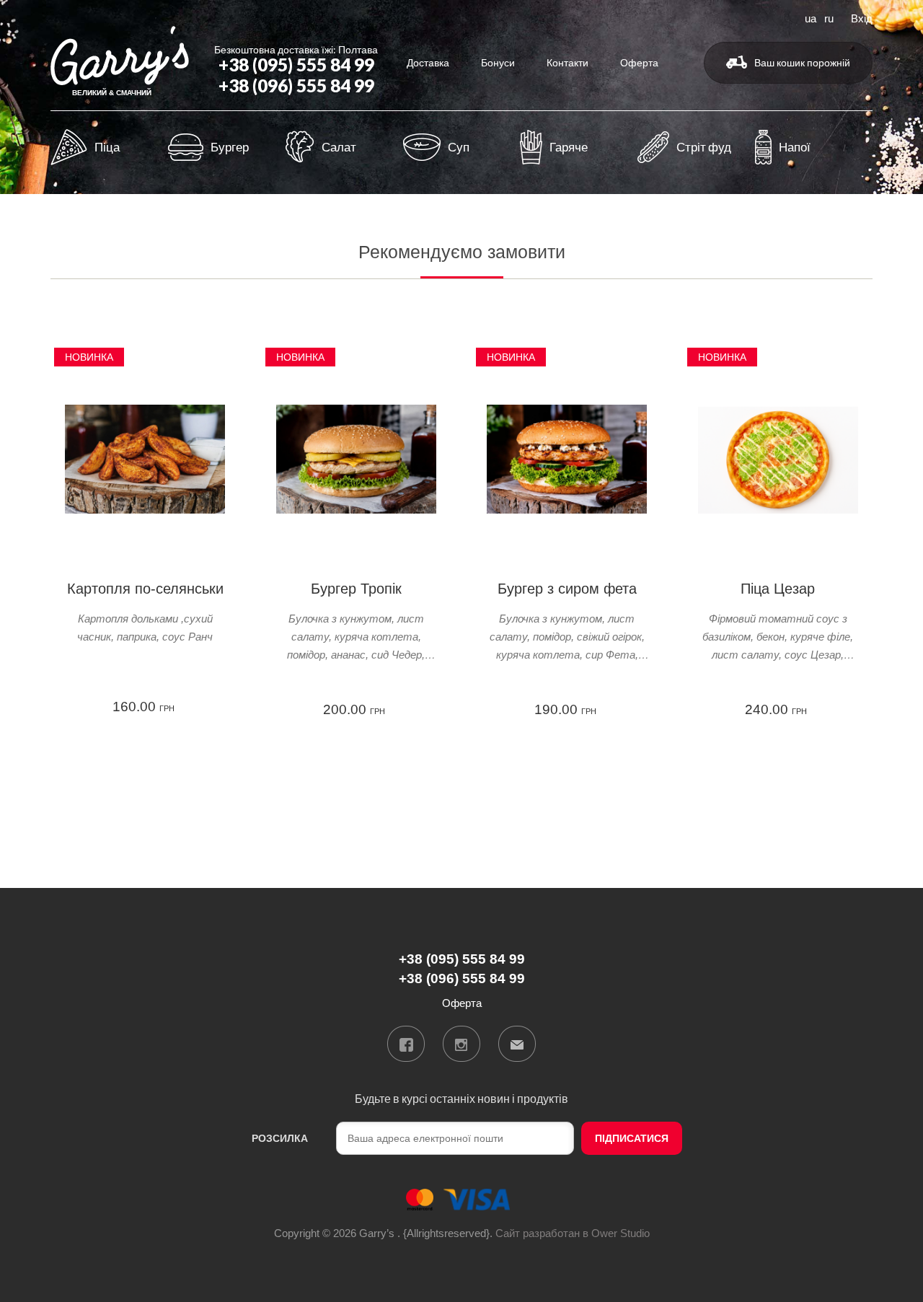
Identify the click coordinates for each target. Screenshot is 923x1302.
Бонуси (498, 62)
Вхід (862, 17)
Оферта (639, 62)
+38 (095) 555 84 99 (296, 64)
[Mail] (517, 1044)
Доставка (428, 62)
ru (829, 17)
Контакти (567, 62)
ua (810, 17)
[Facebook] (406, 1044)
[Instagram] (461, 1044)
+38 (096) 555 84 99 (296, 85)
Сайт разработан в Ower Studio (572, 1233)
